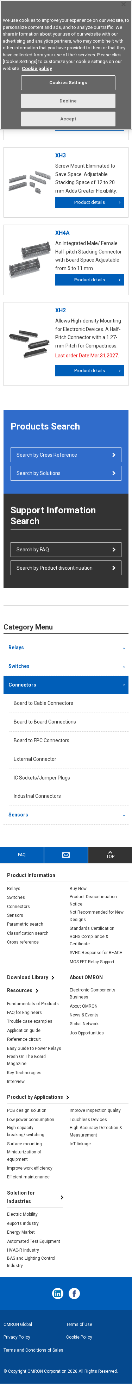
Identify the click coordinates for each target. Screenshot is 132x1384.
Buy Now (78, 888)
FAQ (22, 854)
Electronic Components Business (92, 994)
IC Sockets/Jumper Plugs (42, 778)
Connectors (22, 685)
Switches (19, 666)
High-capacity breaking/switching (25, 1131)
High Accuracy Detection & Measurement (96, 1131)
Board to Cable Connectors (43, 703)
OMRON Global (18, 1324)
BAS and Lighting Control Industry (31, 1262)
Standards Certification (92, 928)
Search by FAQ (33, 549)
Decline (68, 101)
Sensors (18, 815)
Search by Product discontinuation (55, 568)
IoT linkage (80, 1143)
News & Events (84, 1015)
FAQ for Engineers (24, 1012)
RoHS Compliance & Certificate (89, 940)
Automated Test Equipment (33, 1241)
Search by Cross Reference (47, 455)
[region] (66, 65)
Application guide (23, 1030)
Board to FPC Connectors (41, 740)
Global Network (84, 1023)
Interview (16, 1081)
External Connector (35, 759)
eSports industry (23, 1223)
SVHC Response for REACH (96, 952)
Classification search (28, 933)
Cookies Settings (68, 82)
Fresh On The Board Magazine (26, 1060)
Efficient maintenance (28, 1177)
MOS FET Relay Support (92, 961)
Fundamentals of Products (33, 1003)
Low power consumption (30, 1119)
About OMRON (84, 1006)
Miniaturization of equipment (24, 1155)
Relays (16, 647)
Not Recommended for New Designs (97, 916)
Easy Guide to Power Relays (34, 1048)
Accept (68, 118)
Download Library (27, 977)
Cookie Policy (79, 1337)
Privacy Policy (17, 1337)
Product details (89, 202)
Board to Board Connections (45, 722)
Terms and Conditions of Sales (33, 1350)
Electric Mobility (22, 1214)
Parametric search (25, 924)
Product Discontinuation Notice (93, 900)
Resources (19, 990)
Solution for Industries (21, 1197)
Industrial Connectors (37, 796)
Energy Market (21, 1232)
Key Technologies (24, 1072)
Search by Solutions (39, 473)
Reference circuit (24, 1039)
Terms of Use (79, 1324)
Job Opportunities (87, 1033)
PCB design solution (26, 1110)
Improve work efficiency (29, 1168)
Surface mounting (24, 1143)
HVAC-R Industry (23, 1250)
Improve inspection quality (95, 1110)
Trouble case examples (29, 1021)
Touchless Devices (88, 1119)
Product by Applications (35, 1097)
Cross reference (23, 942)
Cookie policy (37, 68)
